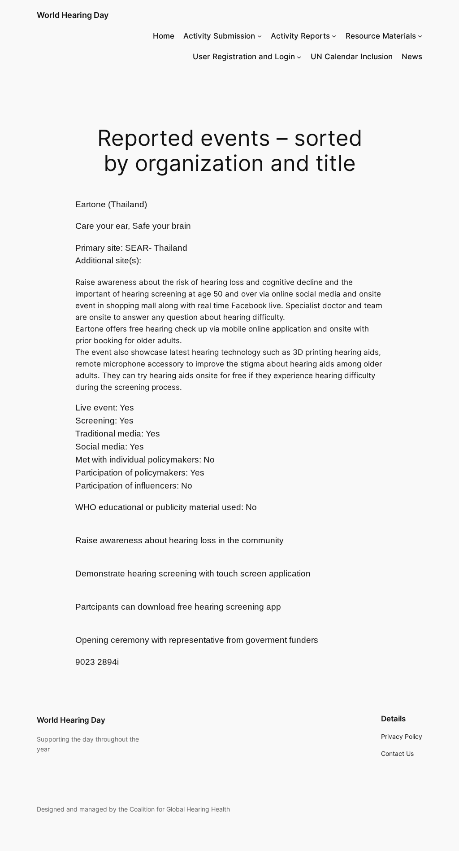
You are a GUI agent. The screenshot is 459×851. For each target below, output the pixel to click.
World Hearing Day (72, 15)
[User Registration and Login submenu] (299, 56)
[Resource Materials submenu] (420, 36)
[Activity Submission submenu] (259, 36)
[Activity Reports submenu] (334, 36)
